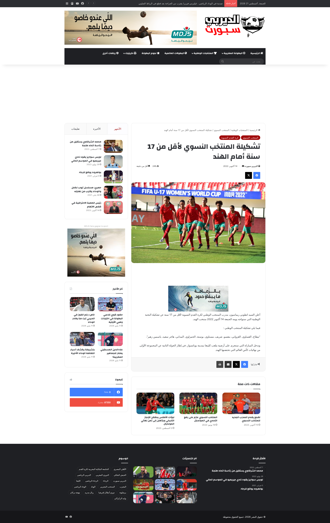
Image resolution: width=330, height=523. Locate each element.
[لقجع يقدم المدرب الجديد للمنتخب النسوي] (241, 403)
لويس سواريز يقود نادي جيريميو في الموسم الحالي (86, 159)
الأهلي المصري (120, 469)
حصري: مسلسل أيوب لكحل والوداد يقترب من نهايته (86, 189)
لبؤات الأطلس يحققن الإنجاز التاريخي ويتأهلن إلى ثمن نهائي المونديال (157, 420)
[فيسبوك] (256, 175)
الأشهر (117, 128)
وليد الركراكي (120, 498)
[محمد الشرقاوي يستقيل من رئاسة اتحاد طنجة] (113, 146)
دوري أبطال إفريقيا (106, 492)
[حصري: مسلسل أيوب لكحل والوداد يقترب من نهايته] (113, 192)
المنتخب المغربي (107, 486)
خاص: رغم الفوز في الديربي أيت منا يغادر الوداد (83, 318)
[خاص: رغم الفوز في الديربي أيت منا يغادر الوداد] (82, 304)
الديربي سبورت (251, 166)
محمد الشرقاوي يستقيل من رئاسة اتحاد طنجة (85, 144)
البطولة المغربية (233, 53)
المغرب (123, 486)
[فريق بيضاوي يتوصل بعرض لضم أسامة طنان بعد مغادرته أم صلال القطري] (187, 485)
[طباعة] (219, 364)
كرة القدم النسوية (229, 137)
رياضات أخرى (109, 53)
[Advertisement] (165, 94)
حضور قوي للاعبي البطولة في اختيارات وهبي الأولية (112, 318)
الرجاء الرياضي (91, 481)
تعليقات (75, 128)
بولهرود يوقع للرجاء (90, 172)
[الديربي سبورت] (234, 26)
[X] (248, 175)
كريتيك (129, 53)
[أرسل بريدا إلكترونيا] (243, 166)
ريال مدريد (89, 492)
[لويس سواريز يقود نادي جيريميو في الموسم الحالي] (113, 161)
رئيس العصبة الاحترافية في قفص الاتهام (86, 205)
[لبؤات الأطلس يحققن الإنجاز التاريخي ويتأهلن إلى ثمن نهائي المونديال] (155, 403)
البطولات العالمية (174, 53)
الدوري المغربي (102, 475)
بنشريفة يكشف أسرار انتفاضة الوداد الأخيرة (82, 351)
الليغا (78, 481)
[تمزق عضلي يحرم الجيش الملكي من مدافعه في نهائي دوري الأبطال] (187, 471)
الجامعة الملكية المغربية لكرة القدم (94, 469)
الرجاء (105, 481)
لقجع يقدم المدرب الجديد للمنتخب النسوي (246, 419)
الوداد (93, 486)
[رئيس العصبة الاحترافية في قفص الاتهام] (113, 207)
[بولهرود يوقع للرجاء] (113, 176)
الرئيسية (255, 53)
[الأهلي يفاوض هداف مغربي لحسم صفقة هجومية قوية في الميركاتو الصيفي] (143, 485)
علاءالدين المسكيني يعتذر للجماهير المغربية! (111, 353)
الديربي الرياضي (84, 475)
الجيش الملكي (120, 475)
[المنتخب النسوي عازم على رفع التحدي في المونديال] (198, 403)
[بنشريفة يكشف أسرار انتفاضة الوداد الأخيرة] (82, 339)
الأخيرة (97, 128)
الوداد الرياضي (80, 486)
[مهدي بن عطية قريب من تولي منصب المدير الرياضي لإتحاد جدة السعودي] (143, 472)
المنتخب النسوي (221, 130)
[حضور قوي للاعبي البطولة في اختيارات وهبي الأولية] (110, 304)
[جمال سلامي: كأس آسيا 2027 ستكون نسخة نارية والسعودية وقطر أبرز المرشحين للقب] (165, 497)
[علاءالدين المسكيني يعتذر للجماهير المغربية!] (110, 339)
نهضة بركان (75, 492)
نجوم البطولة (149, 53)
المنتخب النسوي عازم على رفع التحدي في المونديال (200, 419)
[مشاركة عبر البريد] (228, 364)
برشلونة (122, 492)
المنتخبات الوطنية (204, 53)
